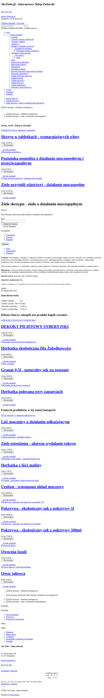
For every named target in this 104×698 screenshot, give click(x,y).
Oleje (18, 58)
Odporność (15, 67)
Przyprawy (17, 55)
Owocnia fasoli (14, 551)
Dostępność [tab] (10, 251)
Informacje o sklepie (9, 684)
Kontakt (9, 94)
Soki (13, 60)
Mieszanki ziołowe (18, 64)
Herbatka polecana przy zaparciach (32, 391)
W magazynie (6, 291)
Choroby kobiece (18, 42)
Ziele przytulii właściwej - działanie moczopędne (43, 184)
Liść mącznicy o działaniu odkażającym (35, 421)
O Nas (8, 90)
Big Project (14, 695)
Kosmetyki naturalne (21, 48)
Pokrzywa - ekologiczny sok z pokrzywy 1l (37, 508)
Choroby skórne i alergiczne (22, 39)
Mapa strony (11, 634)
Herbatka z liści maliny (21, 465)
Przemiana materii (18, 69)
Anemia (14, 37)
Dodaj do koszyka (9, 224)
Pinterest (9, 240)
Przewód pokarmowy (19, 74)
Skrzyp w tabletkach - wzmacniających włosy (40, 136)
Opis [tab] (8, 249)
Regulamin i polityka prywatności (19, 639)
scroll (3, 686)
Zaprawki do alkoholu (20, 62)
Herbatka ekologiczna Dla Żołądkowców (36, 348)
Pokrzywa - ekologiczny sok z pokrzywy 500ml (41, 530)
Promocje (10, 617)
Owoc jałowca (13, 573)
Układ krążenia (17, 78)
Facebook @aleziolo (9, 671)
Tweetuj (9, 237)
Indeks (3, 288)
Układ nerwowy (17, 83)
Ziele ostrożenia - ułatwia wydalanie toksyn (38, 443)
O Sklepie (10, 637)
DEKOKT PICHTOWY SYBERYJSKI (35, 326)
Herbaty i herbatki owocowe (22, 46)
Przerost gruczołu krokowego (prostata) (27, 71)
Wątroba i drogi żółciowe (21, 87)
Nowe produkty (12, 615)
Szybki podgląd (8, 150)
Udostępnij (10, 235)
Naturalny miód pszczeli (21, 53)
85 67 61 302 (6, 12)
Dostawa (9, 92)
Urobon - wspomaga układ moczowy (32, 486)
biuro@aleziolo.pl (8, 16)
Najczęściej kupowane (15, 619)
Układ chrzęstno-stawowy (21, 76)
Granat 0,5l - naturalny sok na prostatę (35, 370)
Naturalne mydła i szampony (27, 51)
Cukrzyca (15, 44)
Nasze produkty (14, 35)
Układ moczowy (17, 80)
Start (8, 32)
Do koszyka (7, 145)
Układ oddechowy (18, 85)
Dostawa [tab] (9, 253)
